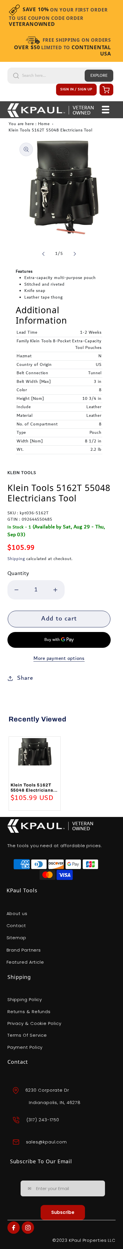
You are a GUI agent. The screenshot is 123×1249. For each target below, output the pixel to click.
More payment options (59, 658)
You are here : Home (29, 124)
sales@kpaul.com (46, 1142)
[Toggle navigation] (105, 109)
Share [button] (25, 678)
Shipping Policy (24, 999)
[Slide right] (74, 253)
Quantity (18, 573)
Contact (16, 926)
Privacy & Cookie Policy (34, 1023)
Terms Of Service (27, 1035)
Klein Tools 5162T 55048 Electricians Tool (50, 130)
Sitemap (16, 938)
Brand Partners (24, 950)
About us (17, 913)
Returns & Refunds (29, 1012)
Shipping (16, 558)
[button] (106, 89)
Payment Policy (25, 1047)
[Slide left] (43, 253)
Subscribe (62, 1212)
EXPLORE (99, 75)
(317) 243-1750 (42, 1119)
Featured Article (25, 962)
